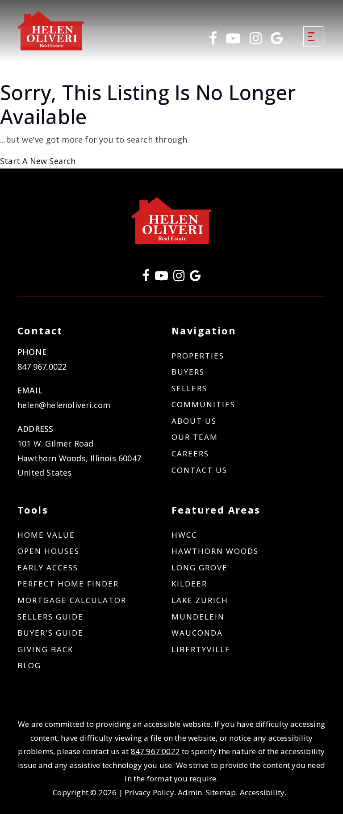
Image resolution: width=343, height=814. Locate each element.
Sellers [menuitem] (189, 388)
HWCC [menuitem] (184, 535)
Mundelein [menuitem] (198, 617)
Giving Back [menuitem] (45, 649)
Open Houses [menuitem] (48, 551)
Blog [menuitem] (29, 665)
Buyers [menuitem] (188, 372)
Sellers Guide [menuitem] (50, 617)
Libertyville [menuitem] (201, 649)
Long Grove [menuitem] (200, 567)
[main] (171, 124)
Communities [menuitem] (203, 404)
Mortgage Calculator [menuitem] (71, 600)
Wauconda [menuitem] (197, 633)
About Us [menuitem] (194, 421)
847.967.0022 (42, 366)
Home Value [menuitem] (46, 535)
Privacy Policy (149, 792)
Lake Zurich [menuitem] (200, 600)
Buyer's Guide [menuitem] (50, 633)
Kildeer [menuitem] (189, 583)
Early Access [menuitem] (47, 567)
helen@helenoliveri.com (63, 405)
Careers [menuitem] (190, 453)
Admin (190, 792)
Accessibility (262, 792)
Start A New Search (38, 161)
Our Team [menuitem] (195, 437)
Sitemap (221, 792)
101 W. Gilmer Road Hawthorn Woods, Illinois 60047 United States (79, 458)
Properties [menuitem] (198, 355)
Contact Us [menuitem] (199, 470)
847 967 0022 (155, 751)
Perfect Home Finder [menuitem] (68, 583)
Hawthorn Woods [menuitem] (215, 551)
